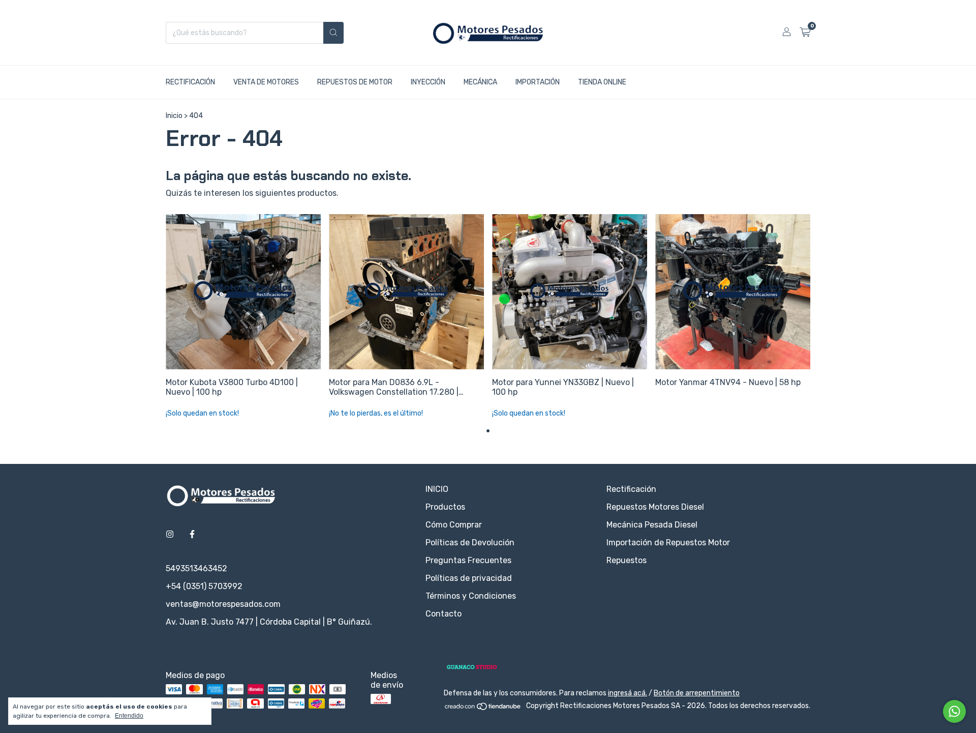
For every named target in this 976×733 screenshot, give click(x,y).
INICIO (436, 489)
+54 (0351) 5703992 (204, 586)
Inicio (174, 115)
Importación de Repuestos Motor (668, 542)
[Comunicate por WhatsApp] (954, 711)
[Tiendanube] (483, 708)
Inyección (428, 82)
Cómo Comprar (453, 525)
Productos (445, 507)
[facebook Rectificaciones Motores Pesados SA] (192, 534)
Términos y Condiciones (470, 596)
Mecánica (480, 82)
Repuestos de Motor (354, 82)
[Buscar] (333, 33)
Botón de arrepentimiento (697, 693)
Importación (537, 82)
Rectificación (190, 82)
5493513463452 (196, 568)
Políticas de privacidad (468, 578)
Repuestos (626, 560)
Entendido (129, 715)
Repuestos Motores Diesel (655, 507)
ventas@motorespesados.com (223, 604)
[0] (805, 32)
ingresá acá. (627, 693)
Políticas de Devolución (469, 542)
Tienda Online (602, 82)
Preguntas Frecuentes (468, 560)
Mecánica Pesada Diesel (651, 525)
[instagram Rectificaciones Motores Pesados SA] (170, 534)
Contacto (443, 614)
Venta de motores (266, 82)
